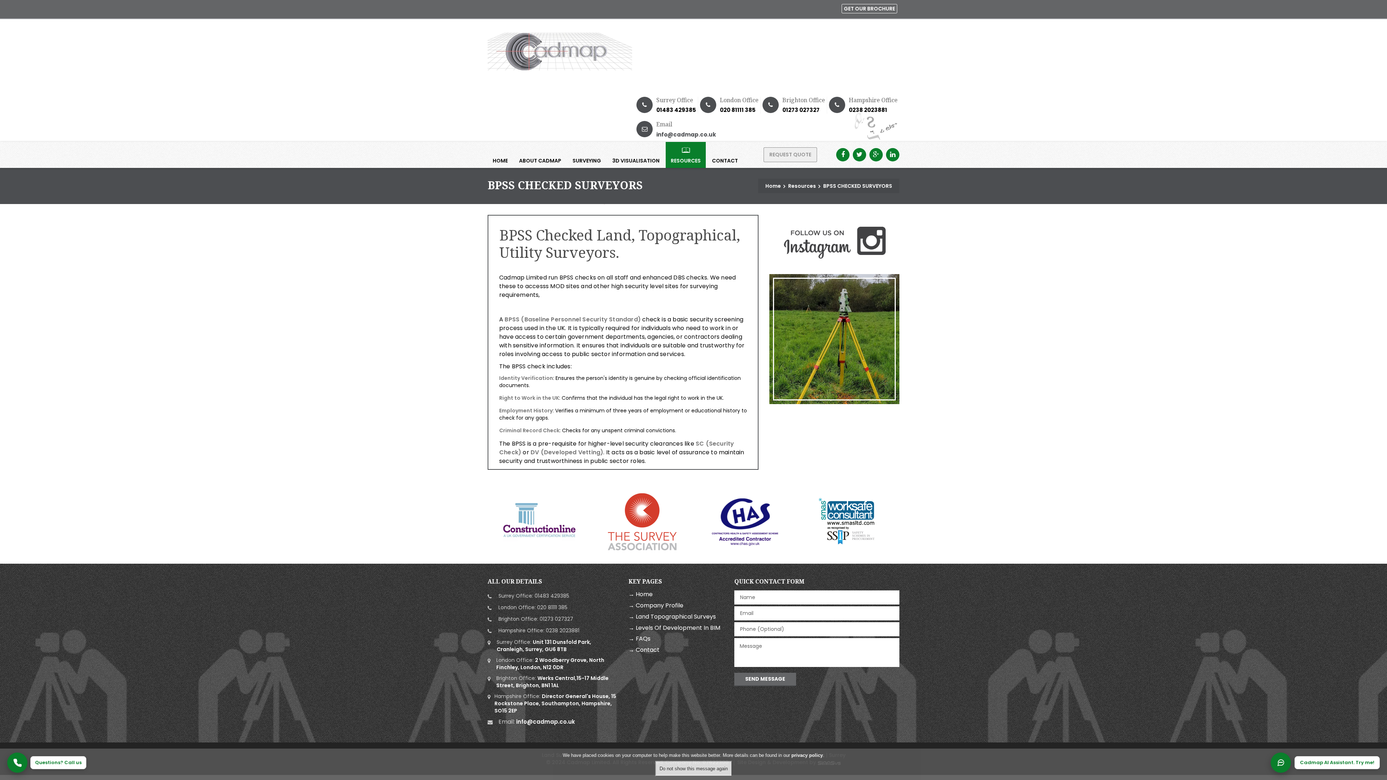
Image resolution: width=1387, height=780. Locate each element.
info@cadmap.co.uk (686, 134)
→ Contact (644, 650)
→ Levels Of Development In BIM (674, 628)
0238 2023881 (868, 110)
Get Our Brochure (869, 8)
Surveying (586, 160)
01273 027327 (801, 110)
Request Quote (790, 154)
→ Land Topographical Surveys (672, 616)
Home (500, 160)
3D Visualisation (636, 160)
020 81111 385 (738, 110)
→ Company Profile (655, 605)
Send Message (765, 678)
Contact (725, 160)
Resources (686, 160)
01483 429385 (676, 110)
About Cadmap (540, 160)
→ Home (640, 594)
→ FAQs (639, 638)
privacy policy (807, 755)
